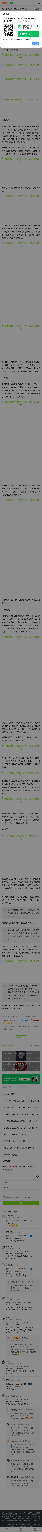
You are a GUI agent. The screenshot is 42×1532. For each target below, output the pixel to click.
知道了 (35, 44)
